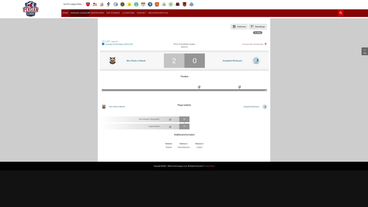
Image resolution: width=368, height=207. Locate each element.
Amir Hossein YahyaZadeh (149, 119)
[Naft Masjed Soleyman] (102, 4)
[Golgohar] (150, 4)
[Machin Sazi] (171, 4)
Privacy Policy (209, 166)
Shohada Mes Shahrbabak (252, 44)
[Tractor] (95, 4)
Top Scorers (113, 13)
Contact (141, 13)
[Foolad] (143, 4)
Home (65, 13)
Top (364, 53)
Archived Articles (158, 13)
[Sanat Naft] (129, 4)
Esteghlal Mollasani (232, 61)
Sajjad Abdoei (154, 126)
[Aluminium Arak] (191, 4)
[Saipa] (164, 4)
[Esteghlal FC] (115, 4)
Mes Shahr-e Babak (136, 61)
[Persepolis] (88, 4)
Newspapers (97, 13)
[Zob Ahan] (136, 4)
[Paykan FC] (109, 4)
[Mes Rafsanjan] (184, 4)
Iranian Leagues (79, 13)
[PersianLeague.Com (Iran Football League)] (30, 8)
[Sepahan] (122, 4)
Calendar (241, 26)
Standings (260, 26)
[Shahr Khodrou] (157, 4)
